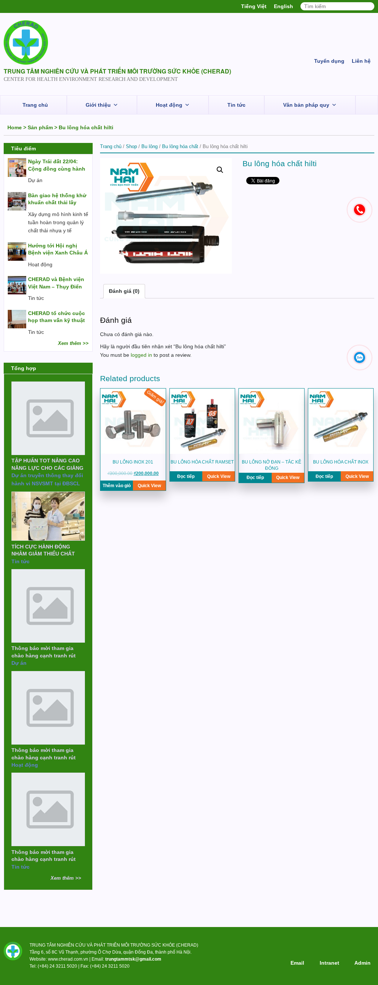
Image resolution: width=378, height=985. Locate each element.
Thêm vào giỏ (117, 485)
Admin (362, 963)
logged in (141, 355)
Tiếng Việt (254, 6)
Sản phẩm (40, 127)
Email (297, 963)
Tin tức (236, 105)
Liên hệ (361, 61)
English (283, 6)
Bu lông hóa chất (180, 146)
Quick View (149, 485)
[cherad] (26, 43)
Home (14, 127)
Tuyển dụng (329, 61)
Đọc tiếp (186, 476)
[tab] (124, 291)
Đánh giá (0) (124, 291)
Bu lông (149, 146)
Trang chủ (35, 105)
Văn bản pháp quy (306, 105)
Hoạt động (169, 105)
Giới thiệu (98, 105)
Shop (131, 146)
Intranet (329, 963)
